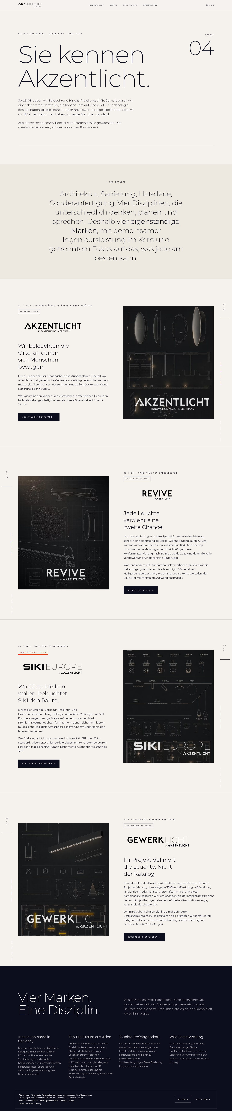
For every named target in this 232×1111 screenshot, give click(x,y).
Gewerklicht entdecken (144, 937)
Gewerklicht (150, 5)
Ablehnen (183, 1099)
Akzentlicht (97, 5)
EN (212, 5)
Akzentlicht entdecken (38, 417)
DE (207, 5)
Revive (113, 5)
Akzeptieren (203, 1099)
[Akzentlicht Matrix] (29, 5)
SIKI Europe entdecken (38, 763)
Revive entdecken (141, 590)
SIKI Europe (130, 5)
